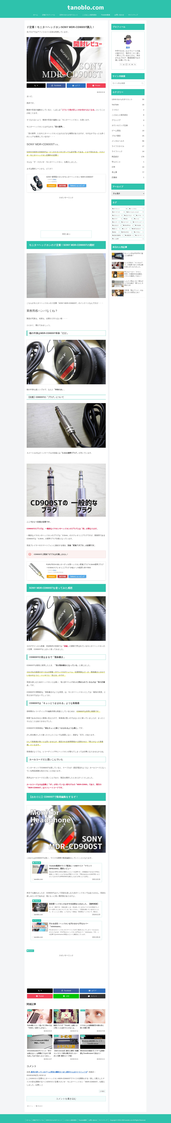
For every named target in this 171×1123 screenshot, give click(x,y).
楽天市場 (62, 185)
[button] (142, 83)
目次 (64, 234)
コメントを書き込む (66, 1099)
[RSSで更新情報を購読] (135, 64)
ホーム (28, 1120)
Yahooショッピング (77, 185)
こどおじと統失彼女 (70, 1120)
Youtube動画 (83, 1120)
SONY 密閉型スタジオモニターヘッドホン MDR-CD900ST (69, 177)
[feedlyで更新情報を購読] (132, 64)
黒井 (128, 47)
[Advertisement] (66, 213)
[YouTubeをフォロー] (123, 64)
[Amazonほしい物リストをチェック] (129, 64)
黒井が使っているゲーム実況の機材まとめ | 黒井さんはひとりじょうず (59, 1072)
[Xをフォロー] (121, 64)
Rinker (54, 179)
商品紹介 (31, 950)
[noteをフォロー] (126, 64)
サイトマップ (103, 1120)
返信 (103, 1091)
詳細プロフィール (38, 1120)
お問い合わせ (93, 1120)
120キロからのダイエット (54, 1120)
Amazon (51, 185)
